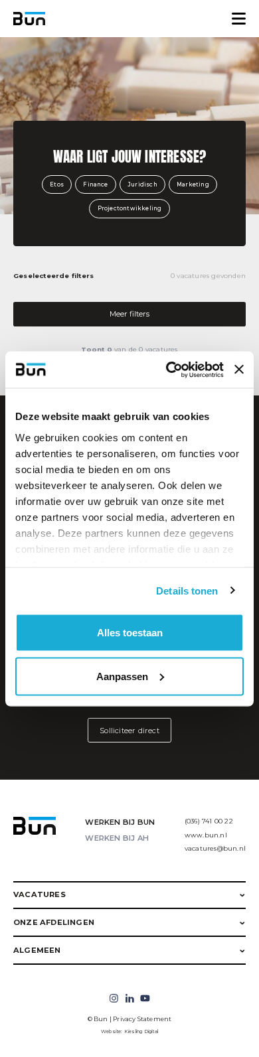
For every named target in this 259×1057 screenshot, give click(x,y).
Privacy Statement (142, 1018)
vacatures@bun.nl (215, 848)
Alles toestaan (130, 632)
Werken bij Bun (120, 822)
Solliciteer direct (129, 730)
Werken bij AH (117, 838)
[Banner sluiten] (239, 369)
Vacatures (39, 894)
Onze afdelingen (53, 922)
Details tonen (187, 590)
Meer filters (129, 313)
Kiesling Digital (141, 1031)
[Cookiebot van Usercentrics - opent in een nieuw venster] (168, 369)
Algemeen (37, 950)
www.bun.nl (206, 835)
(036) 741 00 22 (209, 821)
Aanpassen (122, 675)
